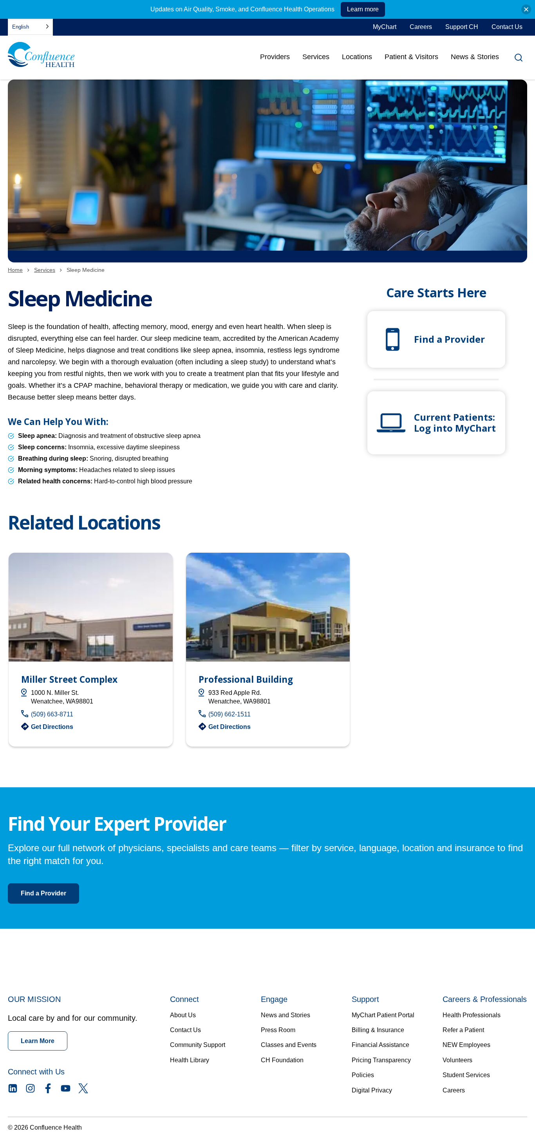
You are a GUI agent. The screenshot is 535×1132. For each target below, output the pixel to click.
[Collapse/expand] (526, 9)
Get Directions (52, 726)
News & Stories (475, 57)
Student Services (466, 1075)
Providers (275, 59)
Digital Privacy (372, 1090)
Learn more (363, 9)
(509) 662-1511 (229, 714)
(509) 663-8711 (52, 714)
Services (315, 57)
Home (15, 270)
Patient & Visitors (411, 57)
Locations (357, 57)
